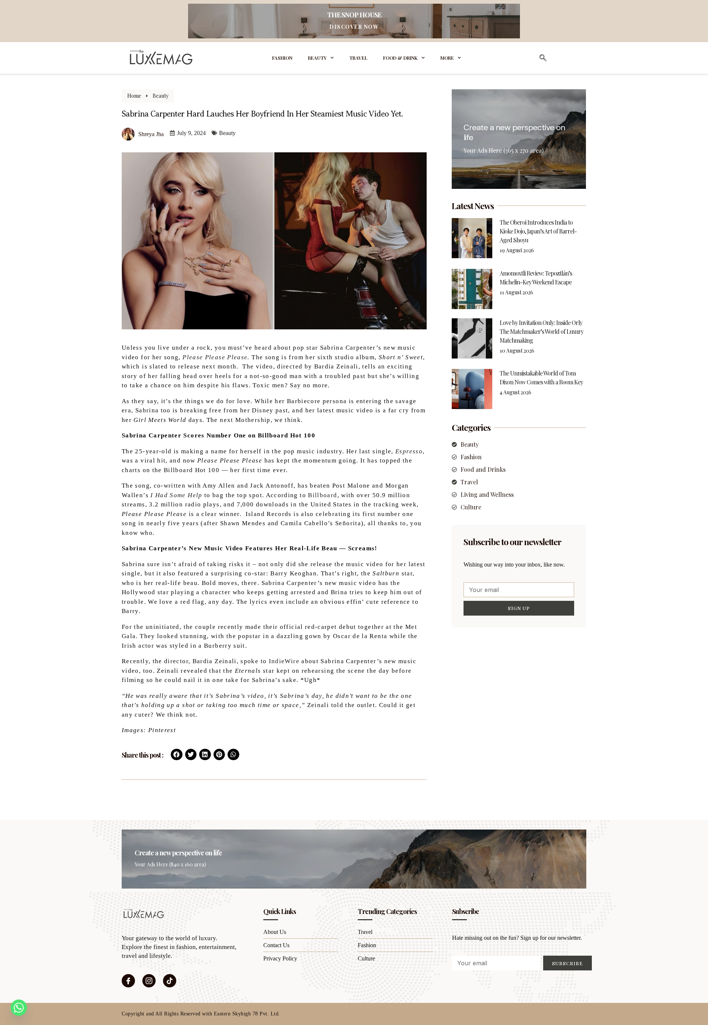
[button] (177, 755)
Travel (358, 58)
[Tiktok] (169, 980)
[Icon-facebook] (128, 980)
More (447, 58)
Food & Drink (400, 58)
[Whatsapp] (19, 1008)
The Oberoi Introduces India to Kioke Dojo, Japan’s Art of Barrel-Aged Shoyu (538, 231)
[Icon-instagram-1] (149, 980)
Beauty (317, 58)
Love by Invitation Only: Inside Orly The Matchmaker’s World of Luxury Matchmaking (541, 331)
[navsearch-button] (543, 58)
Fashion (282, 58)
